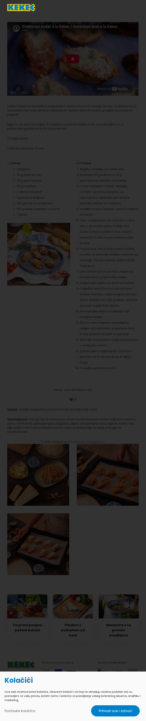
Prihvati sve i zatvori (115, 710)
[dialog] (73, 696)
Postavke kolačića (20, 710)
